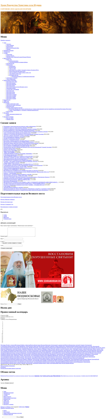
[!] (47, 302)
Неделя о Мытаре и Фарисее (8, 199)
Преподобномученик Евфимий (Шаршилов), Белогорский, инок (52, 355)
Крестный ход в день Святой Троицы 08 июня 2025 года (17, 144)
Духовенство (6, 51)
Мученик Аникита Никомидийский (65, 352)
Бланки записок (10, 55)
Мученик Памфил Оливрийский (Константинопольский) (52, 360)
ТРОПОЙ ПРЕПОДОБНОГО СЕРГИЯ (13, 187)
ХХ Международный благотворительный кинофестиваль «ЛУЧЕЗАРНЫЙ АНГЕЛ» (24, 183)
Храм (4, 42)
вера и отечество (69, 375)
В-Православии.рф (8, 414)
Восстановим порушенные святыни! (20, 375)
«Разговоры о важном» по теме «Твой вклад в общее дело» (18, 157)
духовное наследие (85, 375)
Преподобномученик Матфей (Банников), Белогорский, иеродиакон (60, 359)
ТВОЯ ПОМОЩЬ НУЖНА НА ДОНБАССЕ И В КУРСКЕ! (18, 156)
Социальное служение (11, 77)
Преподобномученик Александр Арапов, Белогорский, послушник (28, 350)
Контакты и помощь (8, 116)
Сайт (2, 245)
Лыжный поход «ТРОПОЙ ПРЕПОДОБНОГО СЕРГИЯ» (17, 174)
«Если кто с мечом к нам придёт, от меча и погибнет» (16, 135)
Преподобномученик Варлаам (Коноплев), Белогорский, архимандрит (47, 345)
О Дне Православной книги (10, 155)
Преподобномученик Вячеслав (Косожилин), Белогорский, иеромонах (51, 354)
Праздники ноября (11, 97)
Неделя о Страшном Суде (7, 204)
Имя (2, 238)
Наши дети (9, 59)
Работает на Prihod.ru (6, 406)
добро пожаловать (77, 375)
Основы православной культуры (14, 107)
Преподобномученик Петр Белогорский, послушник (19, 351)
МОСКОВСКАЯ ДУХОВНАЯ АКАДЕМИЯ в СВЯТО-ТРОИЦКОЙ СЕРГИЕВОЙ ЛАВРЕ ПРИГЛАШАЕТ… (30, 182)
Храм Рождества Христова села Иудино (21, 5)
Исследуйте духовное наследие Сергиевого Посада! (16, 140)
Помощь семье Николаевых (10, 149)
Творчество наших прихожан (13, 105)
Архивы (3, 383)
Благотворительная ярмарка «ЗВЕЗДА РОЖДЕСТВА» (16, 179)
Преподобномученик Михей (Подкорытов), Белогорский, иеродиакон (21, 360)
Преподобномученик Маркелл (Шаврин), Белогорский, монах (27, 359)
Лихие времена (10, 45)
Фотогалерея (9, 64)
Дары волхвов (31, 375)
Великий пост (6, 99)
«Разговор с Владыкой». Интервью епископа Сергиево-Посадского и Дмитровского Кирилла (26, 177)
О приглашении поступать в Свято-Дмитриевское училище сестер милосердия (22, 165)
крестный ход (94, 375)
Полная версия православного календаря (11, 368)
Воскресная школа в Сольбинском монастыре (23, 76)
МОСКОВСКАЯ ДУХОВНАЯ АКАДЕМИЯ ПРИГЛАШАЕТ (18, 142)
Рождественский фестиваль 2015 (17, 71)
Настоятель (56, 376)
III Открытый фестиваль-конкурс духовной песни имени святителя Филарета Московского (25, 190)
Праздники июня (10, 92)
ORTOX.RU (22, 406)
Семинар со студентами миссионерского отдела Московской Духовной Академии (23, 134)
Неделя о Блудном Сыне (7, 202)
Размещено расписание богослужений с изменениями (16, 178)
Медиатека (6, 112)
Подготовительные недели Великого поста (17, 86)
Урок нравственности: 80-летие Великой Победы (15, 158)
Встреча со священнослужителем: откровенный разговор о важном (20, 129)
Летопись (8, 44)
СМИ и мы (6, 101)
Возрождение (9, 46)
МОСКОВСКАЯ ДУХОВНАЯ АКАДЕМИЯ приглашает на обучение (20, 170)
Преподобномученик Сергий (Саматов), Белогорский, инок (20, 363)
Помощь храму (10, 119)
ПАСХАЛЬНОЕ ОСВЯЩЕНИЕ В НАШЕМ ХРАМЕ (16, 145)
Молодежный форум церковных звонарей (13, 136)
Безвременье (12, 66)
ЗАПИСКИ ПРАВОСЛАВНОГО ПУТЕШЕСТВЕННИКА (17, 153)
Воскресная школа (13, 61)
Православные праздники (9, 80)
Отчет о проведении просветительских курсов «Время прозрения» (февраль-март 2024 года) (26, 171)
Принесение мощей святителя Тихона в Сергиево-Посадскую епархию (21, 143)
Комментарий (4, 236)
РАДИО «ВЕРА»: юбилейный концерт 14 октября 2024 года (18, 164)
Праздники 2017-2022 (11, 81)
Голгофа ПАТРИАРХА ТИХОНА (11, 138)
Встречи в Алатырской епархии (11, 139)
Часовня (8, 49)
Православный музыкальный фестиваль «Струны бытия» (17, 168)
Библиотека (6, 102)
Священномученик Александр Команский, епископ (18, 352)
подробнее (3, 367)
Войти (27, 406)
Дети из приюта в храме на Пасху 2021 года (20, 72)
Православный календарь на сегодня (12, 413)
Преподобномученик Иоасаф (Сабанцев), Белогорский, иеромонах (51, 358)
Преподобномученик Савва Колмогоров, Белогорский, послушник (22, 362)
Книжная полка (10, 106)
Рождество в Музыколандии (10, 181)
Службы (5, 53)
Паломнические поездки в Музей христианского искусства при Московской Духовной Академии (27, 147)
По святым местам (13, 75)
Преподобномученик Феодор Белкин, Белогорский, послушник (60, 350)
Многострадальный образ (12, 48)
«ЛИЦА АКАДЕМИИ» (9, 152)
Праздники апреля (10, 88)
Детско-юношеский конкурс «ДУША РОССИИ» (15, 175)
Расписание (9, 54)
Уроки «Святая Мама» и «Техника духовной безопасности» (24, 110)
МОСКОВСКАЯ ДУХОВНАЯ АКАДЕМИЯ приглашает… (18, 160)
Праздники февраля (11, 84)
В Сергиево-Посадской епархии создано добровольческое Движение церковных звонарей (25, 131)
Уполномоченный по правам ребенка (18, 62)
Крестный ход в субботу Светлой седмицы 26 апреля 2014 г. (24, 70)
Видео (7, 115)
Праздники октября (11, 96)
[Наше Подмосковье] (21, 302)
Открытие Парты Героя (9, 148)
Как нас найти (9, 118)
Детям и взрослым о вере (12, 103)
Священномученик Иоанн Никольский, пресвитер (69, 351)
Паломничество (10, 63)
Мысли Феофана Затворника (8, 365)
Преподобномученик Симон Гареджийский (46, 363)
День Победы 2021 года (15, 74)
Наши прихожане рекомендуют (14, 114)
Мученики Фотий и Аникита (8, 345)
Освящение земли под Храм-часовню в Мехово (15, 127)
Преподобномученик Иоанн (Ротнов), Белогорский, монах (20, 358)
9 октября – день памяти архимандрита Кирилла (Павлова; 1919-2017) (20, 161)
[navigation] (53, 414)
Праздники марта (10, 85)
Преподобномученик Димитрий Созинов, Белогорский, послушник (20, 355)
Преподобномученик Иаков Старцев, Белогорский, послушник (21, 356)
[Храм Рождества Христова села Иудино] (47, 33)
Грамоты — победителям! (9, 173)
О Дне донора (6, 186)
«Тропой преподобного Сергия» (11, 162)
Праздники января (10, 83)
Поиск (2, 304)
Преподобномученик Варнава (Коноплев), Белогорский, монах (18, 354)
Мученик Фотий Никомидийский (65, 363)
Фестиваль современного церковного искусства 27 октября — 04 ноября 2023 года (23, 184)
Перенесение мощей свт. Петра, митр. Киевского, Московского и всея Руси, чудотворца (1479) (26, 188)
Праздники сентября (11, 94)
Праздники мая (10, 90)
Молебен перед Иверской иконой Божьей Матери (18, 57)
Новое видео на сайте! (8, 151)
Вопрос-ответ (9, 111)
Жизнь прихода (7, 58)
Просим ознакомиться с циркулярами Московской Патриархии (18, 130)
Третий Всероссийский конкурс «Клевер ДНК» (15, 166)
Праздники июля (10, 93)
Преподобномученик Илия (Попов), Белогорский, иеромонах (52, 356)
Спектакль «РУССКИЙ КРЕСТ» (11, 169)
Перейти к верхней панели (7, 408)
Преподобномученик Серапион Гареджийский (50, 362)
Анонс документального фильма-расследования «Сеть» (17, 133)
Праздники (63, 375)
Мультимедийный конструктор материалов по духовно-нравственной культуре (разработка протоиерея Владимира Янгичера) (40, 109)
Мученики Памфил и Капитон (22, 345)
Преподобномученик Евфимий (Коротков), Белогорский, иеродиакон (63, 347)
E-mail (2, 241)
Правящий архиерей (8, 50)
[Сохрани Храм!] (37, 287)
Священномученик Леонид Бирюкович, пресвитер (44, 351)
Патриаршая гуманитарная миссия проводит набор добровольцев (19, 126)
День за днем (12, 68)
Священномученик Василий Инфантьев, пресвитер (43, 352)
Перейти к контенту (5, 40)
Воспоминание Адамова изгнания (9, 206)
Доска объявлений (10, 79)
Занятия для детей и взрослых (43, 375)
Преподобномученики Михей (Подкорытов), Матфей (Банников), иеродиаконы (26, 347)
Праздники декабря (11, 98)
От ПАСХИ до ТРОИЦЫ (12, 89)
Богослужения (9, 375)
